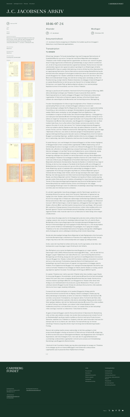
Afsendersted (10, 47)
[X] (109, 411)
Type (8, 27)
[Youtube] (122, 410)
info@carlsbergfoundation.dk (13, 396)
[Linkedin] (113, 411)
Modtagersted (10, 51)
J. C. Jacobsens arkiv (35, 11)
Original (8, 60)
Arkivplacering (10, 55)
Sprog (8, 31)
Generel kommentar (11, 36)
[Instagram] (119, 411)
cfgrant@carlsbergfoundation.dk (33, 390)
